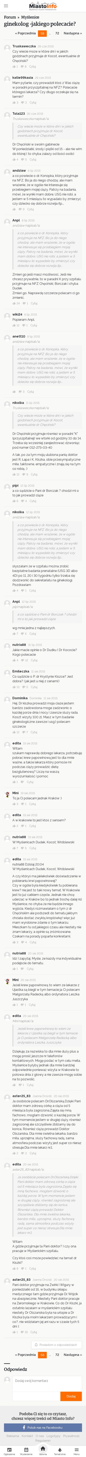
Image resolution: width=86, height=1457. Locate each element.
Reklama (13, 1436)
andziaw (19, 170)
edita (16, 743)
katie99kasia (22, 78)
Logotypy (53, 1436)
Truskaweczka (24, 46)
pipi (15, 485)
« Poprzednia (25, 33)
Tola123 (18, 114)
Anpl (16, 220)
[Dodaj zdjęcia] (14, 1396)
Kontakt (27, 1436)
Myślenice (30, 17)
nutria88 (19, 645)
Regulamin (43, 1440)
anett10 (18, 336)
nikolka (18, 403)
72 (57, 33)
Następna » (73, 33)
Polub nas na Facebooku (44, 1427)
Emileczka (20, 671)
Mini (15, 793)
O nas (40, 1436)
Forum (10, 17)
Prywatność (71, 1436)
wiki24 (17, 314)
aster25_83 (21, 1096)
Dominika (20, 698)
